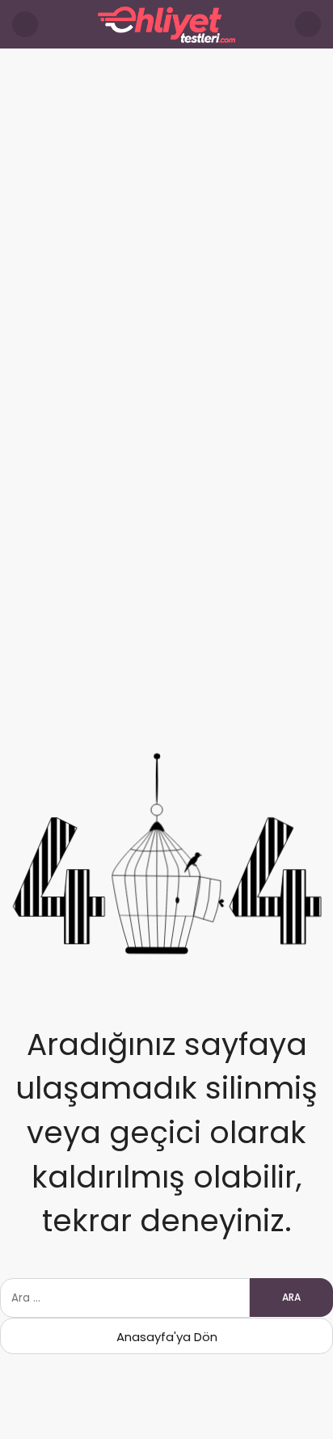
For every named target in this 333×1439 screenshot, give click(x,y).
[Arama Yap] (308, 24)
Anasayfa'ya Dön (166, 1336)
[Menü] (25, 24)
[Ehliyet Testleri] (166, 23)
